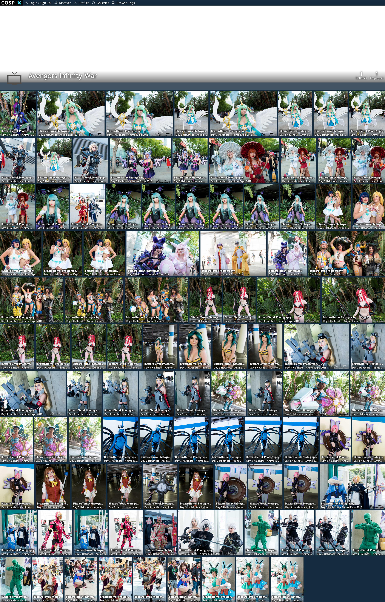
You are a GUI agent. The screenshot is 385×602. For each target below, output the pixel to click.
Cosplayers (376, 75)
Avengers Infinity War (63, 75)
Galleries (361, 75)
